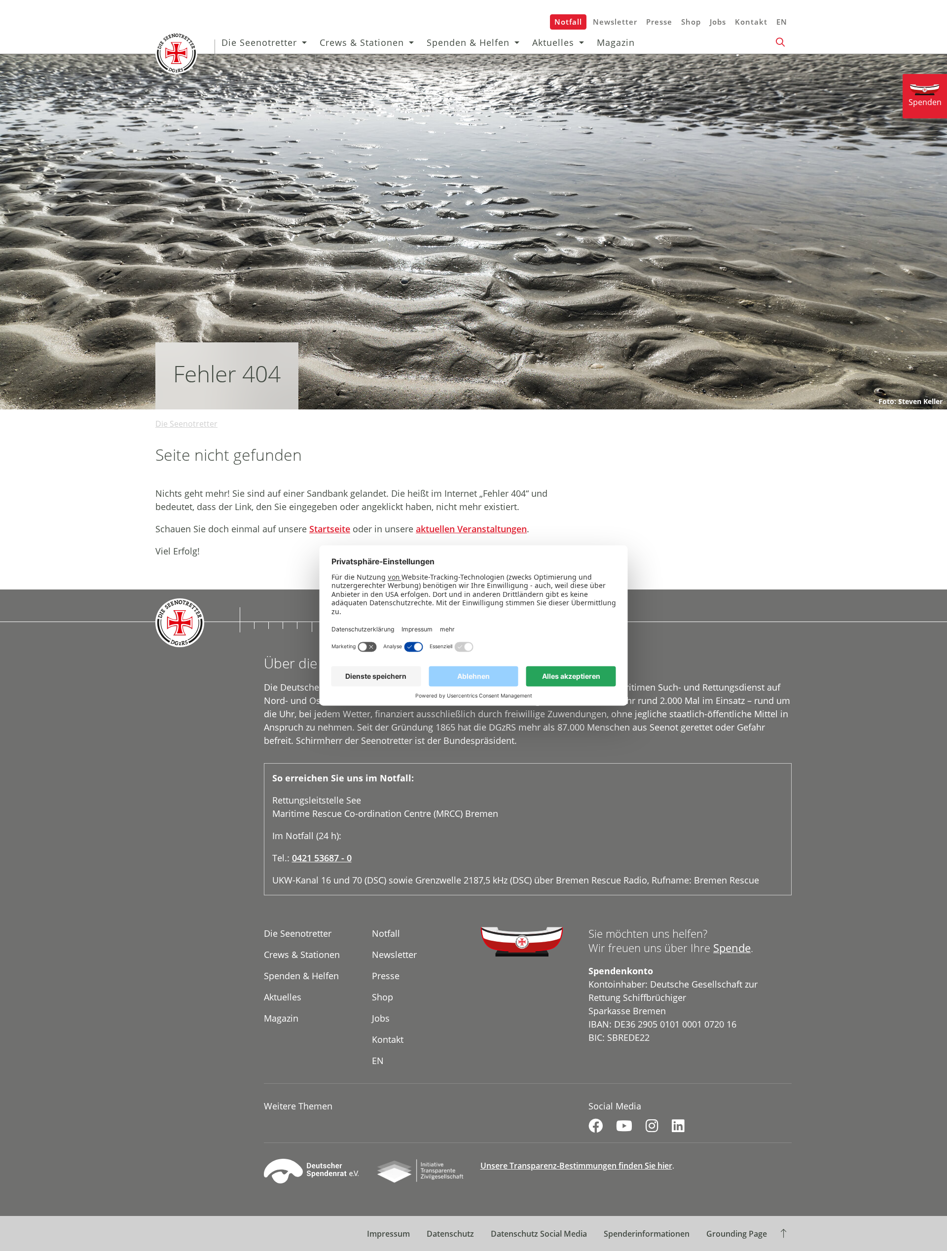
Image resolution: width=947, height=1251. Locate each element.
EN (781, 22)
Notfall (568, 22)
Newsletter (615, 22)
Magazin (616, 42)
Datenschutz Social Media (539, 1233)
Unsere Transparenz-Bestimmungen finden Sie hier (576, 1165)
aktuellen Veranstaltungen (471, 529)
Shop (691, 22)
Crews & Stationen (362, 42)
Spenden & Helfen (468, 42)
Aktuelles (553, 42)
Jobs (718, 22)
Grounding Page (736, 1233)
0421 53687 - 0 (322, 858)
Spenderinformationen (647, 1233)
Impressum (388, 1233)
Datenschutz (450, 1233)
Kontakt (751, 22)
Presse (659, 22)
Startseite (329, 529)
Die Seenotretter (259, 42)
